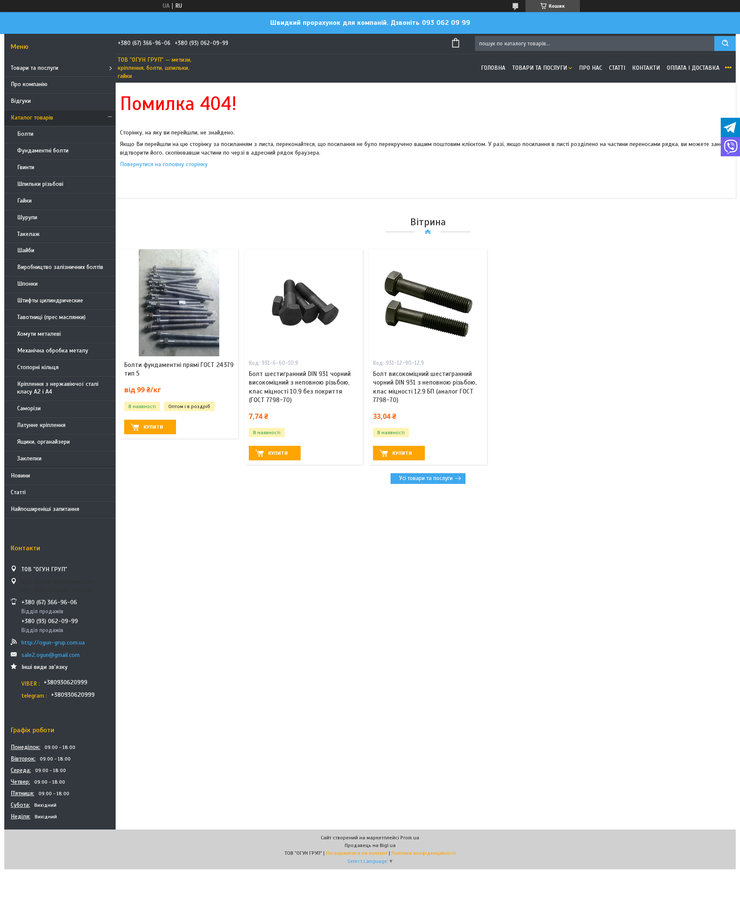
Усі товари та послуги (426, 478)
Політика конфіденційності (423, 853)
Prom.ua (409, 838)
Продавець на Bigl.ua (370, 845)
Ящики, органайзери (43, 441)
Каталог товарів (32, 117)
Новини (20, 475)
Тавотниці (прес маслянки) (51, 317)
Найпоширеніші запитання (45, 509)
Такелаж (28, 234)
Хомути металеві (39, 333)
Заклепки (29, 458)
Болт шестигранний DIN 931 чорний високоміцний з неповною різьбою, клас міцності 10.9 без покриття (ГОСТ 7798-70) (300, 387)
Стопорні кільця (38, 367)
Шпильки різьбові (40, 184)
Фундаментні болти (43, 150)
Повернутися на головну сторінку (164, 164)
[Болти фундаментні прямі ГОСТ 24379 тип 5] (179, 302)
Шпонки (27, 283)
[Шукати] (725, 43)
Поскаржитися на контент (357, 853)
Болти (25, 133)
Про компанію (29, 84)
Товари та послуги (34, 68)
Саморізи (29, 408)
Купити (153, 427)
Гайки (24, 200)
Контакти (646, 68)
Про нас (590, 68)
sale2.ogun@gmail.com (50, 655)
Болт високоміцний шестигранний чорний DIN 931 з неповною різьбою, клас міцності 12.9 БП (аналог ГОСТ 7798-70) (425, 387)
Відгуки (21, 100)
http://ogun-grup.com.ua (53, 642)
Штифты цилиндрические (50, 300)
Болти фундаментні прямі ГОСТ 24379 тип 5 (178, 369)
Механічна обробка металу (52, 350)
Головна (493, 68)
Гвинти (25, 167)
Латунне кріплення (41, 425)
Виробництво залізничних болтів (60, 267)
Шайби (25, 250)
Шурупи (27, 217)
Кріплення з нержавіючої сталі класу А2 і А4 (57, 388)
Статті (18, 492)
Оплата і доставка (693, 68)
